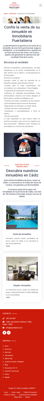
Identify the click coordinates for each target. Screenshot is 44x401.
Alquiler (7, 377)
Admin (27, 397)
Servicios (12, 13)
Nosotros (8, 349)
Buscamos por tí (11, 368)
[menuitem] (14, 5)
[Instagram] (9, 333)
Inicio (6, 13)
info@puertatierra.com (14, 328)
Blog (6, 365)
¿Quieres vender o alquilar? (14, 362)
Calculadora (9, 355)
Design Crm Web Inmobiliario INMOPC (22, 388)
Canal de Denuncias (12, 371)
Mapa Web (18, 397)
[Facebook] (4, 333)
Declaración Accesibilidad (28, 395)
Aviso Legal (16, 392)
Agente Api (8, 358)
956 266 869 (10, 318)
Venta (7, 374)
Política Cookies (9, 395)
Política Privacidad (30, 392)
